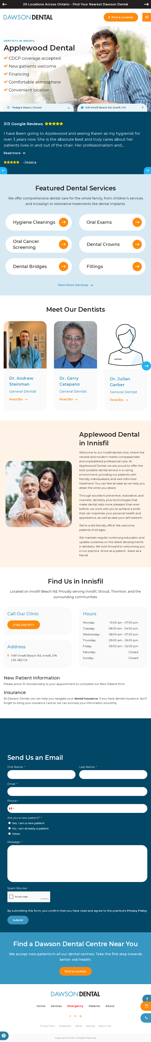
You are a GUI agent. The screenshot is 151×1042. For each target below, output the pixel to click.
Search (78, 1025)
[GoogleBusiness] (80, 1016)
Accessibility (65, 1025)
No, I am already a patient (30, 828)
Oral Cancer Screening (26, 244)
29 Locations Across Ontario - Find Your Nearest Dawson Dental (75, 4)
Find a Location (75, 971)
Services (56, 1006)
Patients (94, 1006)
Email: (12, 784)
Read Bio (16, 399)
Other (15, 834)
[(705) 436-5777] (146, 1018)
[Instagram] (75, 1016)
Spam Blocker (17, 888)
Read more (12, 153)
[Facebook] (70, 1016)
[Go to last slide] (3, 170)
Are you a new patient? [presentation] (24, 818)
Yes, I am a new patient (27, 823)
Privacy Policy (137, 910)
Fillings (95, 266)
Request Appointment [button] (146, 1006)
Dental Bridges (30, 266)
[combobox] (11, 808)
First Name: (16, 767)
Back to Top (105, 1025)
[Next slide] (147, 170)
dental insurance (86, 698)
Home (41, 1006)
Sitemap (90, 1025)
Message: (14, 842)
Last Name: (88, 767)
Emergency (75, 1006)
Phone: (13, 801)
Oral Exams (99, 222)
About (110, 1006)
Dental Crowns (103, 244)
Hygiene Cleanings (34, 222)
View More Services (73, 285)
